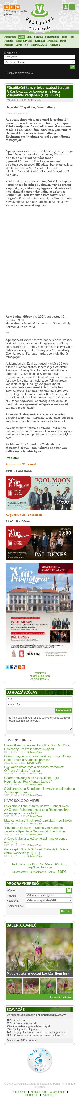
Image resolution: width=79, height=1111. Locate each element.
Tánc (64, 36)
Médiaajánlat (38, 1091)
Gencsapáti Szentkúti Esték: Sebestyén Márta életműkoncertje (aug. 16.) (36, 851)
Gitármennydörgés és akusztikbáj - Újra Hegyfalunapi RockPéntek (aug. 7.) (31, 779)
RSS (6, 7)
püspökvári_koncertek (39, 867)
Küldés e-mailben (39, 675)
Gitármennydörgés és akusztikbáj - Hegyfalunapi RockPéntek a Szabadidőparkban (37, 758)
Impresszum (19, 1091)
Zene (21, 36)
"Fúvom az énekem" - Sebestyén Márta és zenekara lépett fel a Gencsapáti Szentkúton (34, 829)
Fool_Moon (18, 864)
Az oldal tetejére (39, 678)
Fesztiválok (10, 36)
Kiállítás (8, 40)
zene (62, 871)
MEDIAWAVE (39, 44)
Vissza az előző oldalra (19, 73)
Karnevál (40, 40)
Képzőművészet (24, 40)
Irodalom (52, 40)
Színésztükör (52, 36)
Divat (63, 40)
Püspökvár (61, 864)
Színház (38, 36)
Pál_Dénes (46, 864)
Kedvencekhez (18, 7)
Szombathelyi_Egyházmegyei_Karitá (33, 871)
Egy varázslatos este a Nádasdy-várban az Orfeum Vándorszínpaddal (34, 768)
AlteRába (55, 44)
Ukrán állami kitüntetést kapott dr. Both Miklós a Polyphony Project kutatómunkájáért (37, 747)
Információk (31, 1094)
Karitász (32, 864)
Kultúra (31, 752)
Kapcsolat (48, 1094)
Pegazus (8, 44)
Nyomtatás (39, 673)
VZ (26, 44)
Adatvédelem (57, 1091)
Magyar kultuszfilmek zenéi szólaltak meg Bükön (38, 820)
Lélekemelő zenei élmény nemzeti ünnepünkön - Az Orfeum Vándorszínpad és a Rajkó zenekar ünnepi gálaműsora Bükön (37, 809)
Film (29, 36)
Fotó (72, 36)
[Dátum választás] (69, 890)
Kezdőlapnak (12, 7)
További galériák (60, 997)
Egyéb (19, 44)
